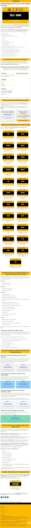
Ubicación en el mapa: (6, 41)
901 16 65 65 (8, 367)
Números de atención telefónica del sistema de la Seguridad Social (11, 49)
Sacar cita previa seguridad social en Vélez (8, 42)
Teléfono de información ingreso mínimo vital (9, 53)
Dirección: (4, 37)
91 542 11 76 (23, 367)
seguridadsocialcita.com (16, 522)
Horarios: (4, 40)
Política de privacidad (4, 510)
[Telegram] (6, 497)
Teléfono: (4, 38)
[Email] (8, 497)
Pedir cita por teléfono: (6, 43)
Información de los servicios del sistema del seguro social (10, 54)
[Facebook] (1, 497)
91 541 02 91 (23, 404)
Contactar (2, 508)
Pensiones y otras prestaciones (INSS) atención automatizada (11, 51)
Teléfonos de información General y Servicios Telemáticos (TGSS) (11, 52)
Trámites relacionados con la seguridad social (8, 55)
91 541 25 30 (23, 384)
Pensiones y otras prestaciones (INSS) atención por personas (11, 50)
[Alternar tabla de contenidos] (24, 34)
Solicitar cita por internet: (6, 44)
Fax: (3, 39)
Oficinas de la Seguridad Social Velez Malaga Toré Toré (10, 36)
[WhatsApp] (3, 497)
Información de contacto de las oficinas (7, 35)
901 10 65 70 (8, 384)
